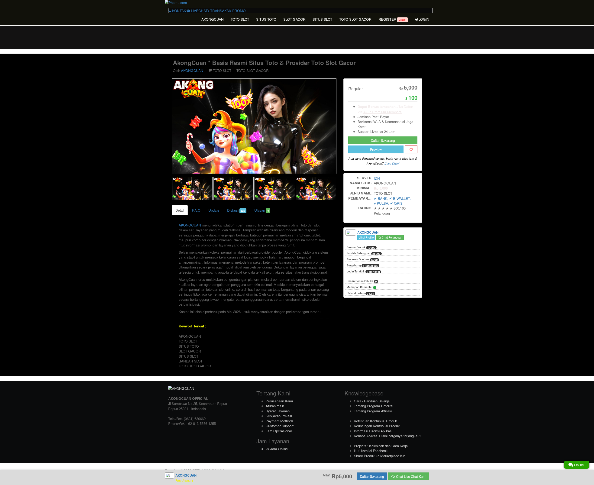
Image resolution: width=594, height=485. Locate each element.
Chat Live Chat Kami (410, 476)
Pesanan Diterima (362, 259)
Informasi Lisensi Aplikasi (373, 430)
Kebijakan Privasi (279, 415)
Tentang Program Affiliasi (373, 410)
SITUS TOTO (266, 19)
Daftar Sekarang (383, 140)
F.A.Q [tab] (196, 210)
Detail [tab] (179, 210)
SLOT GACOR (294, 19)
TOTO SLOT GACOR (355, 19)
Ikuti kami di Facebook (371, 450)
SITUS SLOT (322, 19)
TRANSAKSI (219, 10)
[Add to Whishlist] (411, 149)
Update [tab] (213, 210)
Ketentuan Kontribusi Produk (375, 420)
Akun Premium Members (382, 111)
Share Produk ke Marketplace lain (379, 455)
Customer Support (280, 425)
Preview (376, 149)
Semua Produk (361, 247)
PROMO (238, 10)
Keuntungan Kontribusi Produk (377, 425)
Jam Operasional (279, 430)
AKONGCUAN (212, 19)
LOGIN (423, 19)
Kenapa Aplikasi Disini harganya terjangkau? (387, 435)
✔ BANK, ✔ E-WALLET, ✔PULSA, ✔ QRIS (392, 201)
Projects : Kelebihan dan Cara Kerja (381, 445)
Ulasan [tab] (261, 210)
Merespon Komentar (361, 287)
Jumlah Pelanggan (364, 253)
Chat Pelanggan (391, 237)
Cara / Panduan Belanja (372, 400)
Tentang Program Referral (373, 405)
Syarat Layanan (278, 410)
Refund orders (360, 293)
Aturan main (275, 405)
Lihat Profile (366, 237)
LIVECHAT (199, 10)
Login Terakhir (363, 271)
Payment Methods (280, 420)
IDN (377, 178)
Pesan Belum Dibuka (362, 281)
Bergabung (362, 265)
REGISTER (392, 19)
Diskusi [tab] (236, 210)
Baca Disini (391, 163)
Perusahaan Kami (279, 400)
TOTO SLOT (240, 19)
